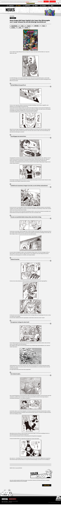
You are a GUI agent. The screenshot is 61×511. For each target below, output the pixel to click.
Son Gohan (13, 27)
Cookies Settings (40, 1)
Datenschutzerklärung (53, 502)
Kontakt (58, 502)
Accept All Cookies (52, 1)
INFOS (52, 5)
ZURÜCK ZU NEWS (46, 485)
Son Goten (26, 27)
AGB (49, 502)
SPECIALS (44, 5)
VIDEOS (36, 5)
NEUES (19, 5)
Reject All (46, 1)
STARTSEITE (11, 5)
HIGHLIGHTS (27, 5)
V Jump (22, 25)
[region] (30, 1)
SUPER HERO (36, 25)
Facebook (38, 477)
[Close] (60, 1)
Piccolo (43, 25)
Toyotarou (28, 25)
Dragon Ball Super (14, 25)
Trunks (20, 27)
